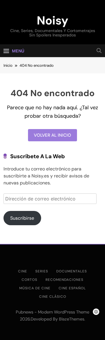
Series (41, 271)
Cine (22, 271)
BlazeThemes (71, 319)
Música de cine (34, 288)
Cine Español (72, 288)
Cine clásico (52, 296)
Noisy (52, 20)
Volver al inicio (52, 135)
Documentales (71, 271)
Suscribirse (22, 218)
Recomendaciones (64, 279)
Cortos (29, 279)
